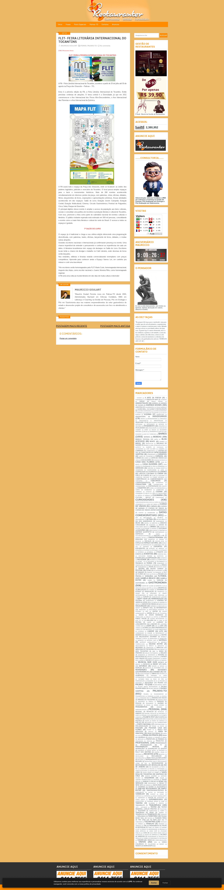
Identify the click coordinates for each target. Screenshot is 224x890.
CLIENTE (146, 475)
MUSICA (149, 660)
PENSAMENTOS (141, 707)
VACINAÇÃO (138, 834)
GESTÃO (149, 588)
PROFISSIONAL (142, 743)
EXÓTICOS (160, 556)
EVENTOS (148, 554)
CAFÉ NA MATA (151, 449)
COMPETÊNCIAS (141, 479)
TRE (145, 825)
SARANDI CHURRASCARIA (143, 779)
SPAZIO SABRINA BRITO (160, 796)
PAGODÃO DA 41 (152, 681)
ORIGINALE (157, 677)
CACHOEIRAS (139, 449)
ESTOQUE (155, 550)
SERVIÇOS (139, 783)
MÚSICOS (146, 664)
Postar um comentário (68, 338)
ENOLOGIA (139, 539)
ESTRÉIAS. (150, 552)
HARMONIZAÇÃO (157, 599)
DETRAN (150, 519)
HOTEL (145, 602)
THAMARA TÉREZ (161, 818)
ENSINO (161, 539)
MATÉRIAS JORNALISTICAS (148, 642)
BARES (162, 433)
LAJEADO (160, 622)
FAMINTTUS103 (162, 559)
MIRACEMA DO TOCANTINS (144, 649)
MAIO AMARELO (154, 635)
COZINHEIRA (139, 493)
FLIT (165, 572)
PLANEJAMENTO (154, 715)
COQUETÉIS (141, 488)
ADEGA (142, 401)
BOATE (152, 441)
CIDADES (163, 472)
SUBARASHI (141, 797)
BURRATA (149, 447)
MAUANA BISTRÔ (156, 644)
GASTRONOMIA (157, 582)
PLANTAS (161, 717)
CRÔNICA (147, 495)
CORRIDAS (138, 491)
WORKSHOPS (148, 846)
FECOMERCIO (161, 561)
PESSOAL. (138, 711)
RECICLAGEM (139, 756)
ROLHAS (152, 768)
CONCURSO (138, 480)
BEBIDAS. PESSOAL (142, 439)
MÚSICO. (137, 664)
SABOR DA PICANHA (141, 770)
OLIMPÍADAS (139, 675)
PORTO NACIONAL (144, 724)
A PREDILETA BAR (151, 399)
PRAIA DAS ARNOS (153, 733)
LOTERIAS (141, 631)
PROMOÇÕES (140, 748)
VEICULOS (162, 836)
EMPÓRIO (162, 530)
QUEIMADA (141, 750)
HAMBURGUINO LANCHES (159, 597)
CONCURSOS (155, 481)
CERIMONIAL (161, 466)
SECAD (153, 781)
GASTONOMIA (140, 583)
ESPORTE (146, 546)
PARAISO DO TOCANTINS (146, 699)
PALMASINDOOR (158, 694)
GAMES (150, 580)
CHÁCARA (150, 468)
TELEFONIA (163, 809)
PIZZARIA (144, 715)
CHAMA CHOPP (160, 468)
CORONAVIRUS (160, 488)
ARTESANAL (139, 424)
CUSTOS (140, 512)
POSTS (162, 726)
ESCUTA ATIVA (159, 541)
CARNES (138, 458)
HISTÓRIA (138, 600)
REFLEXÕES (162, 758)
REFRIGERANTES (152, 759)
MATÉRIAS (163, 640)
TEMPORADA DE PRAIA (144, 812)
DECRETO (160, 517)
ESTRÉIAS (141, 552)
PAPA (157, 696)
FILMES (148, 570)
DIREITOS (154, 523)
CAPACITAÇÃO (146, 452)
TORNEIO (140, 823)
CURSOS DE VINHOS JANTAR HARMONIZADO (151, 510)
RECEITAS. (162, 754)
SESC (137, 785)
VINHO (149, 840)
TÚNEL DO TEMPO (153, 827)
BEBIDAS (157, 437)
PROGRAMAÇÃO (161, 743)
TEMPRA (161, 812)
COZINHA (159, 491)
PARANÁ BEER (162, 699)
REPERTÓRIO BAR (150, 761)
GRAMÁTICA (160, 591)
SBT (139, 781)
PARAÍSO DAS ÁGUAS (159, 698)
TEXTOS (149, 818)
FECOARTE (151, 561)
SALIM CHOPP (147, 772)
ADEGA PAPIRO (157, 401)
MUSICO (161, 662)
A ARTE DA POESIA (153, 398)
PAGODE (162, 681)
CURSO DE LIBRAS (152, 504)
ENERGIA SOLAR (140, 537)
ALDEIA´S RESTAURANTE (158, 409)
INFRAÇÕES (142, 609)
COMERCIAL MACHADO (142, 477)
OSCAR (165, 677)
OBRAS (154, 673)
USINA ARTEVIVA (140, 831)
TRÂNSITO (138, 825)
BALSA (146, 431)
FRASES (161, 574)
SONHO (162, 794)
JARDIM (149, 613)
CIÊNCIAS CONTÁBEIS (146, 473)
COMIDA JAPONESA (158, 477)
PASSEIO (161, 703)
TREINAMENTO (154, 825)
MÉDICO (151, 645)
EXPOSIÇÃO (152, 558)
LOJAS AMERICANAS (161, 629)
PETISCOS (150, 711)
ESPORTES (158, 546)
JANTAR (155, 611)
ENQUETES (151, 539)
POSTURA (139, 728)
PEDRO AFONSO (159, 705)
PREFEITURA (150, 739)
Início (60, 24)
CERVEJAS (139, 468)
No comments (105, 46)
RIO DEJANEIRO (154, 767)
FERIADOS (156, 565)
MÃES (146, 635)
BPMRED (161, 441)
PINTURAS (162, 713)
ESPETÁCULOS (147, 544)
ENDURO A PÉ (159, 535)
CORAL (152, 488)
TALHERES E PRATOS (156, 803)
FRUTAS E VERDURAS (144, 576)
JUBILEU (148, 617)
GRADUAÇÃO (149, 591)
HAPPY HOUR (142, 599)
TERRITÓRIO (153, 816)
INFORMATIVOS (161, 607)
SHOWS (151, 787)
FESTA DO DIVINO (161, 567)
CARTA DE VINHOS (157, 458)
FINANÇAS (158, 572)
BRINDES (146, 445)
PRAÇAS (150, 731)
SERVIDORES (152, 783)
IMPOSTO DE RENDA (149, 604)
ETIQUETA (159, 552)
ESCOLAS (148, 541)
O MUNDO (156, 672)
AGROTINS (139, 407)
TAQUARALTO (140, 805)
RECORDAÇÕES (140, 758)
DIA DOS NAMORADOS (143, 521)
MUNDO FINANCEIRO (154, 658)
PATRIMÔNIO (139, 705)
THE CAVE (142, 820)
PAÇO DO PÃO (158, 679)
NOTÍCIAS (138, 667)
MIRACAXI (160, 647)
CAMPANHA (139, 450)
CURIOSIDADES (144, 499)
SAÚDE (164, 779)
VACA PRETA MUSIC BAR (157, 833)
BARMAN (147, 437)
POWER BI (150, 729)
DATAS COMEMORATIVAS (151, 513)
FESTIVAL (139, 570)
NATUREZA (143, 666)
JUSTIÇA (155, 617)
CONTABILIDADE (158, 484)
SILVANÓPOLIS (162, 787)
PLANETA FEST (149, 717)
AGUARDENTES (149, 407)
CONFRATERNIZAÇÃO (142, 482)
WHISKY (161, 844)
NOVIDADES (141, 670)
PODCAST (138, 719)
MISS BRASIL (161, 649)
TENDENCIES (152, 814)
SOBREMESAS (139, 792)
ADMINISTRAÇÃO (141, 403)
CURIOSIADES (160, 497)
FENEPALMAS (139, 565)
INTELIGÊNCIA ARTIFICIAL (156, 609)
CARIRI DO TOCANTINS (146, 456)
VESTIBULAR (163, 838)
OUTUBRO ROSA (143, 679)
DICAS (137, 523)
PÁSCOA (138, 703)
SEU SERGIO (147, 785)
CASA (137, 460)
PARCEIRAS (141, 701)
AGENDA (155, 403)
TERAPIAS (164, 814)
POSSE (154, 726)
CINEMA (160, 473)
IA (150, 602)
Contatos (105, 24)
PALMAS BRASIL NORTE (160, 684)
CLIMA (154, 475)
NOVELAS (148, 667)
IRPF (146, 611)
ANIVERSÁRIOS (159, 416)
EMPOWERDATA (159, 532)
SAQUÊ (162, 778)
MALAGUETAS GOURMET (148, 636)
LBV (156, 626)
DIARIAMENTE (160, 521)
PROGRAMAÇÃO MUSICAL (147, 747)
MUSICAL (164, 660)
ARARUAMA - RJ (140, 422)
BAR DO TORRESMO (150, 434)
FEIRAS (83, 46)
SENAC (161, 781)
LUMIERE (150, 631)
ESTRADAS (163, 550)
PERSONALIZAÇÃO (140, 709)
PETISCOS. (161, 711)
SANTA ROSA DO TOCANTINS (151, 773)
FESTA (151, 567)
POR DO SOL (139, 722)
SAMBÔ (156, 772)
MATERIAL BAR (151, 640)
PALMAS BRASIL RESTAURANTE (148, 686)
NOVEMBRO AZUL (159, 667)
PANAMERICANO (140, 696)
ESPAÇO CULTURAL (151, 543)
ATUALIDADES (140, 428)
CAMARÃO (161, 449)
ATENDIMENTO (149, 426)
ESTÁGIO (147, 550)
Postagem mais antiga (115, 326)
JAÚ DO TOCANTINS (161, 613)
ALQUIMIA (147, 414)
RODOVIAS (143, 768)
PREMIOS (161, 739)
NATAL (164, 664)
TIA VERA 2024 (155, 820)
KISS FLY (138, 620)
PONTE (147, 720)
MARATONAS (153, 638)
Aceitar (154, 883)
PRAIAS (150, 737)
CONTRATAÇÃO (153, 486)
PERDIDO (159, 707)
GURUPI (146, 597)
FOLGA (154, 574)
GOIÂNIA (151, 589)
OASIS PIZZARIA (145, 673)
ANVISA (142, 418)
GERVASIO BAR (139, 588)
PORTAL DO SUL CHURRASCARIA (157, 722)
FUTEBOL (162, 576)
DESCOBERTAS (139, 519)
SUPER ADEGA (140, 799)
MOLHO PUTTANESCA (151, 653)
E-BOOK (162, 526)
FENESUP (148, 565)
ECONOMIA (146, 528)
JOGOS (141, 615)
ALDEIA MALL (142, 409)
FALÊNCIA (153, 559)
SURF (162, 801)
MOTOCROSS (140, 656)
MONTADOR (151, 655)
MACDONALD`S (160, 633)
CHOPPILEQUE (140, 471)
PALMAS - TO (141, 685)
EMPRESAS (139, 534)
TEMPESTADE (153, 810)
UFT (138, 829)
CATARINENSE (146, 466)
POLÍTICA (138, 720)
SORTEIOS (138, 796)
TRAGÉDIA (161, 823)
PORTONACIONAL (160, 724)
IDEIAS (155, 602)
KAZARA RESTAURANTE (157, 618)
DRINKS (153, 527)
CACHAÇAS (160, 447)
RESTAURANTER (157, 763)
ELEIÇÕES (141, 530)
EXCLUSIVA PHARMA (145, 556)
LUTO (161, 631)
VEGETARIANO (152, 836)
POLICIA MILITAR (160, 719)
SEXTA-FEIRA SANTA (160, 785)
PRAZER (157, 737)
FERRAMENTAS (142, 567)
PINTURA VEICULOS (150, 713)
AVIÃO (146, 429)
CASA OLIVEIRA (146, 460)
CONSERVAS (159, 482)
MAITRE (164, 635)
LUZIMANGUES (139, 633)
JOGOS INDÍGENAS (156, 615)
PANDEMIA (151, 696)
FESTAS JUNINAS (156, 568)
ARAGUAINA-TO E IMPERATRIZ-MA (151, 420)
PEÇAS (148, 705)
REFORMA (140, 759)
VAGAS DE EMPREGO (151, 834)
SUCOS (150, 797)
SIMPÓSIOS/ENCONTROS (155, 790)
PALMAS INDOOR (153, 688)
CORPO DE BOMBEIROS (143, 489)
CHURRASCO (152, 471)
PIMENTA (138, 713)
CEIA (154, 466)
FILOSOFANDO (158, 570)
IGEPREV (162, 602)
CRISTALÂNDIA (162, 493)
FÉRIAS (164, 565)
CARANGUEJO (151, 454)
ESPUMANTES (140, 548)
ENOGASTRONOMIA (156, 537)
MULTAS (156, 656)
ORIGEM (149, 677)
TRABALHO (150, 824)
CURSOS (153, 506)
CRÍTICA (139, 495)
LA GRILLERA (149, 620)
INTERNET (138, 611)
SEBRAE (146, 781)
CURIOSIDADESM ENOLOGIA (143, 502)
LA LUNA (159, 620)
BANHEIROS (153, 431)
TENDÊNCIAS (140, 814)
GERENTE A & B (160, 586)
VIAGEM (140, 840)
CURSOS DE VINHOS (156, 508)
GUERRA (137, 597)
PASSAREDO (149, 703)
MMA (153, 651)
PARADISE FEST (145, 698)
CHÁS (162, 470)
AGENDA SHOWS (154, 405)
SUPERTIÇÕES (139, 801)
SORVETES (147, 796)
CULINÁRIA (158, 495)
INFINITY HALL (148, 607)
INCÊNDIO (153, 606)
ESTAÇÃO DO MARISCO (156, 548)
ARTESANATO (151, 424)
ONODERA (154, 675)
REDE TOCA (151, 758)
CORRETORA (160, 489)
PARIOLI (151, 701)
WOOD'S (138, 846)
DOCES (161, 525)
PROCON (149, 741)
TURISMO (164, 827)
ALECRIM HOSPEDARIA (144, 411)
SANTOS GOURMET (151, 776)
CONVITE (164, 486)
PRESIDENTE (139, 741)
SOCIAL (150, 792)
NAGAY (155, 664)
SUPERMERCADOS (156, 799)
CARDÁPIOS (162, 454)
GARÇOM (160, 580)
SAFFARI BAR (153, 770)
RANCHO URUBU (159, 752)
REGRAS (162, 759)
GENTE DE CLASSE (147, 586)
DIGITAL (146, 523)
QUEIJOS (164, 748)
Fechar (165, 883)
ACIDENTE (164, 399)
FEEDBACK (139, 563)
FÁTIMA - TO (141, 561)
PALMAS (160, 682)
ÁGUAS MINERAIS (161, 407)
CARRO (146, 458)
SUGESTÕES (160, 797)
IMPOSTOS (162, 604)
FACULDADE (141, 559)
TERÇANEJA (141, 816)
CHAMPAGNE (139, 470)
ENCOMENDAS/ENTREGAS (143, 535)
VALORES (163, 834)
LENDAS (137, 627)
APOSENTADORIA (152, 418)
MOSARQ (161, 655)
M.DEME (149, 633)
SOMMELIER (140, 794)
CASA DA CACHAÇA (159, 460)
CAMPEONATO (151, 450)
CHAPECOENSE (151, 470)
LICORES (145, 627)
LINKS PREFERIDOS (158, 627)
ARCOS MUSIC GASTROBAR (157, 422)
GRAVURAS (153, 593)
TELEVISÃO (141, 810)
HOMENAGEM (150, 600)
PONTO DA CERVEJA (158, 720)
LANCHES (153, 624)
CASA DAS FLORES (144, 462)
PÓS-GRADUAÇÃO (141, 726)
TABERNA (139, 803)
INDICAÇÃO (161, 606)
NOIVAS (162, 666)
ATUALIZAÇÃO (153, 428)
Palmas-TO (94, 24)
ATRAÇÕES (161, 426)
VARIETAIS (141, 836)
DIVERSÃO (152, 525)
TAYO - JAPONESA (141, 807)
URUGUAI (162, 829)
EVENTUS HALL (162, 554)
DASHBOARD (151, 512)
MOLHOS (164, 653)
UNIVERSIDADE (152, 829)
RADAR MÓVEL (151, 750)
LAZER (148, 626)
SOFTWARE (160, 792)
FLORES (140, 574)
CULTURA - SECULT (143, 497)
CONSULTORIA (140, 484)
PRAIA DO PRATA (150, 735)
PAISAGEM (138, 682)
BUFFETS (138, 447)
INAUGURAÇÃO (141, 606)
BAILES (154, 429)
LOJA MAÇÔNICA (147, 629)
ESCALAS (138, 541)
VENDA (146, 838)
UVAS (145, 833)
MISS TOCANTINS (141, 651)
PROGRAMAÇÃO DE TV (151, 745)
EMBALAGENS (153, 530)
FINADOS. (150, 572)
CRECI (154, 493)
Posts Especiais (80, 24)
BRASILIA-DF (149, 443)
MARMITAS (141, 640)
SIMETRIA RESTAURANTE (147, 789)
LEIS (161, 626)
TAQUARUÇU (155, 805)
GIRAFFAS (161, 588)
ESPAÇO (138, 543)
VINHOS (142, 842)
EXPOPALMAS (140, 558)
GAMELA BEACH (148, 578)
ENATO (158, 534)
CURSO (156, 502)
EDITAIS (154, 528)
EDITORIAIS (163, 528)
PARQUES (160, 701)
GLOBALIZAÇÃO (140, 589)
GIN (155, 588)
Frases (68, 24)
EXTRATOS (163, 558)
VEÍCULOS (138, 838)
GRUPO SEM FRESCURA (156, 595)
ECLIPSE (138, 528)
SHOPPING (141, 787)
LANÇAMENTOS (140, 624)
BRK (152, 445)
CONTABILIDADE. (140, 486)
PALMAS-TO (92, 46)
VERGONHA (153, 838)
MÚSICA (156, 660)
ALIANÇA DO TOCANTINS (151, 412)
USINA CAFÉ (153, 831)
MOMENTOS (141, 655)
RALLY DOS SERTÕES (143, 752)
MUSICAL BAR (145, 662)
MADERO (138, 635)
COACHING (161, 475)
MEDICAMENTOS (140, 645)
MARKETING (163, 638)
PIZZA (137, 715)
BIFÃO (156, 439)
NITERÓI (154, 666)
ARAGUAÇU (163, 418)
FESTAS (141, 569)
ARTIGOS (161, 424)
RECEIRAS (138, 754)
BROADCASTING (160, 445)
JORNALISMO (139, 617)
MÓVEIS (149, 656)
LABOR (149, 622)
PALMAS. (146, 694)
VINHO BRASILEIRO (161, 840)
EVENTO (138, 554)
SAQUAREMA (149, 778)
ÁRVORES (138, 426)
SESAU (161, 783)
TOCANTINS (149, 822)
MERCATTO (161, 645)
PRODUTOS (160, 741)
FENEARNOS (160, 563)
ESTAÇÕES (138, 550)
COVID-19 (148, 491)
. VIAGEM (138, 397)
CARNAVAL (159, 456)
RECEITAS (148, 754)
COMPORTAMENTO (156, 479)
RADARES (162, 750)
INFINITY (137, 607)
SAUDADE (156, 779)
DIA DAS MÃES (160, 519)
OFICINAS (162, 673)
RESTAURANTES (141, 765)
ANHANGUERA (140, 416)
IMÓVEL (137, 604)
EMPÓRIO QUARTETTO (143, 532)
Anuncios (115, 24)
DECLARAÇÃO (148, 517)
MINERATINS (149, 647)
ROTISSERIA (161, 768)
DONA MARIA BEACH (141, 526)
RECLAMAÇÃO (156, 756)
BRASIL (138, 443)
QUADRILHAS (152, 748)
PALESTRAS (149, 682)
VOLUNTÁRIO (152, 844)
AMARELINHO (160, 414)
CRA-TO (147, 493)
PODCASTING (149, 719)
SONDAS (152, 794)
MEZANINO (139, 647)
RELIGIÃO (138, 761)
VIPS (155, 842)
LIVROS (137, 629)
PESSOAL (154, 709)
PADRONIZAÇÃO (140, 681)
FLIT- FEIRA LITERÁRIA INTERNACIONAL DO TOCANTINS (92, 39)
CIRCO (137, 475)
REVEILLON (156, 765)
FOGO (147, 574)
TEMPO (162, 810)
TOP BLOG (164, 821)
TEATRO (153, 807)
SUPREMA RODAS (152, 801)
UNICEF (144, 829)
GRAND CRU (139, 593)
